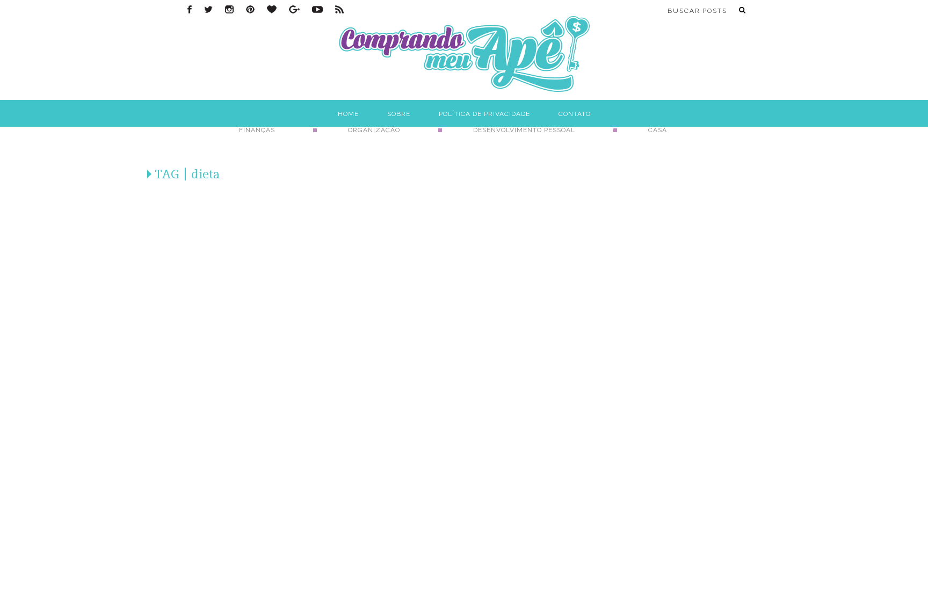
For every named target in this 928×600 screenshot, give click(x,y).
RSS (339, 9)
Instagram (229, 9)
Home (348, 114)
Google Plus (294, 9)
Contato (575, 114)
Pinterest (250, 9)
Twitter (208, 9)
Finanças (257, 130)
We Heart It (272, 9)
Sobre (398, 114)
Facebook (189, 9)
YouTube (317, 9)
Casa (657, 130)
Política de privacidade (484, 114)
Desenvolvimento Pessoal (524, 130)
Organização (374, 130)
